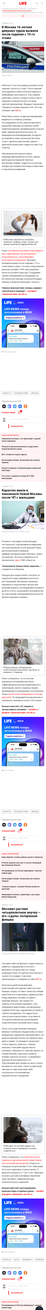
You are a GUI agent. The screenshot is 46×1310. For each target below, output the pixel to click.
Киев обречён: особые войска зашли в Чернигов (22, 857)
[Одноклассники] (25, 406)
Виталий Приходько (10, 352)
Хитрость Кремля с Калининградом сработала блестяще (21, 469)
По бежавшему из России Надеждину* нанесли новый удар (22, 871)
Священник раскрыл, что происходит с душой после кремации (21, 439)
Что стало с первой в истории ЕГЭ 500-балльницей (18, 477)
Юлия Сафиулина (9, 1252)
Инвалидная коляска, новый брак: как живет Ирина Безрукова (21, 895)
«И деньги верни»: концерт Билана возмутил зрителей (21, 887)
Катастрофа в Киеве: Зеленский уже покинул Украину (21, 461)
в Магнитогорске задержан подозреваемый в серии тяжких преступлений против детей (22, 1160)
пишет (18, 560)
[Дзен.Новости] (4, 406)
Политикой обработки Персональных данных (16, 10)
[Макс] (9, 406)
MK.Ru (18, 110)
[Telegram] (15, 406)
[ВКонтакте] (20, 406)
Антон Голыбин (9, 770)
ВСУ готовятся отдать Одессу (14, 454)
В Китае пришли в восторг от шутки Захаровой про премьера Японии (21, 863)
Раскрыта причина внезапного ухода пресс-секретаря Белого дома (20, 447)
